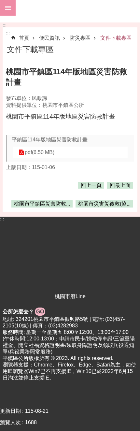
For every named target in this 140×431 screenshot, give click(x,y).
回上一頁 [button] (91, 185)
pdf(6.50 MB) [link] (39, 152)
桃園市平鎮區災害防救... (42, 204)
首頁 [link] (24, 38)
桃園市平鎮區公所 (78, 8)
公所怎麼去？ (23, 311)
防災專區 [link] (80, 38)
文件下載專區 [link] (116, 38)
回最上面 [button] (120, 185)
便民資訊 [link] (49, 38)
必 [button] (8, 8)
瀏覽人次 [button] (10, 422)
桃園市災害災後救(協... (104, 204)
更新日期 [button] (10, 411)
